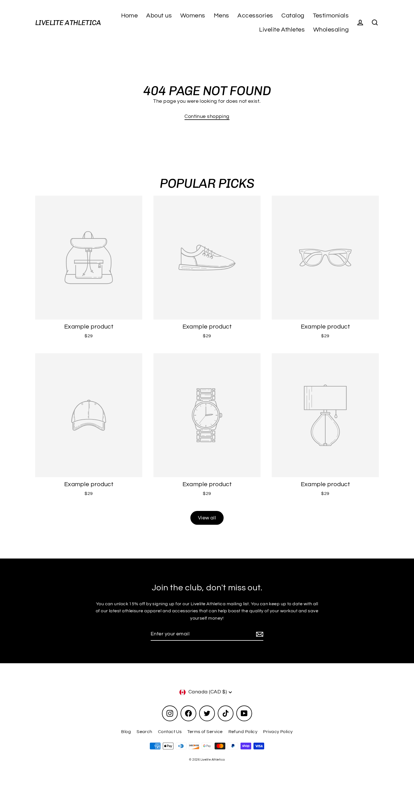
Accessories (255, 15)
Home (129, 15)
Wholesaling (331, 29)
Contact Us (170, 731)
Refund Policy (243, 731)
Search (144, 731)
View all (207, 518)
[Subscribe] (258, 634)
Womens (192, 15)
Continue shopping (207, 116)
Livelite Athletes (282, 29)
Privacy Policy (278, 731)
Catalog (292, 15)
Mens (221, 15)
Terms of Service (204, 731)
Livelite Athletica (68, 22)
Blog (126, 731)
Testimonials (331, 15)
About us (159, 15)
